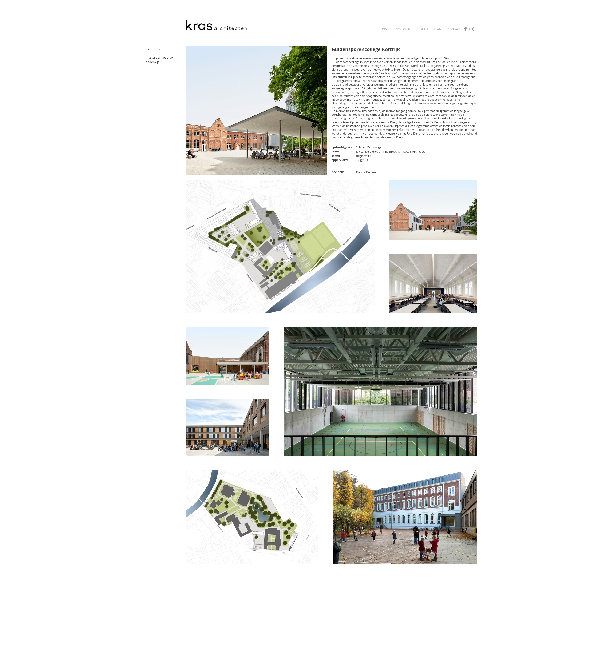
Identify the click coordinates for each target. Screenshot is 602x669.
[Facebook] (465, 29)
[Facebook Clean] (388, 574)
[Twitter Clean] (395, 574)
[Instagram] (472, 29)
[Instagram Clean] (408, 574)
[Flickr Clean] (401, 574)
